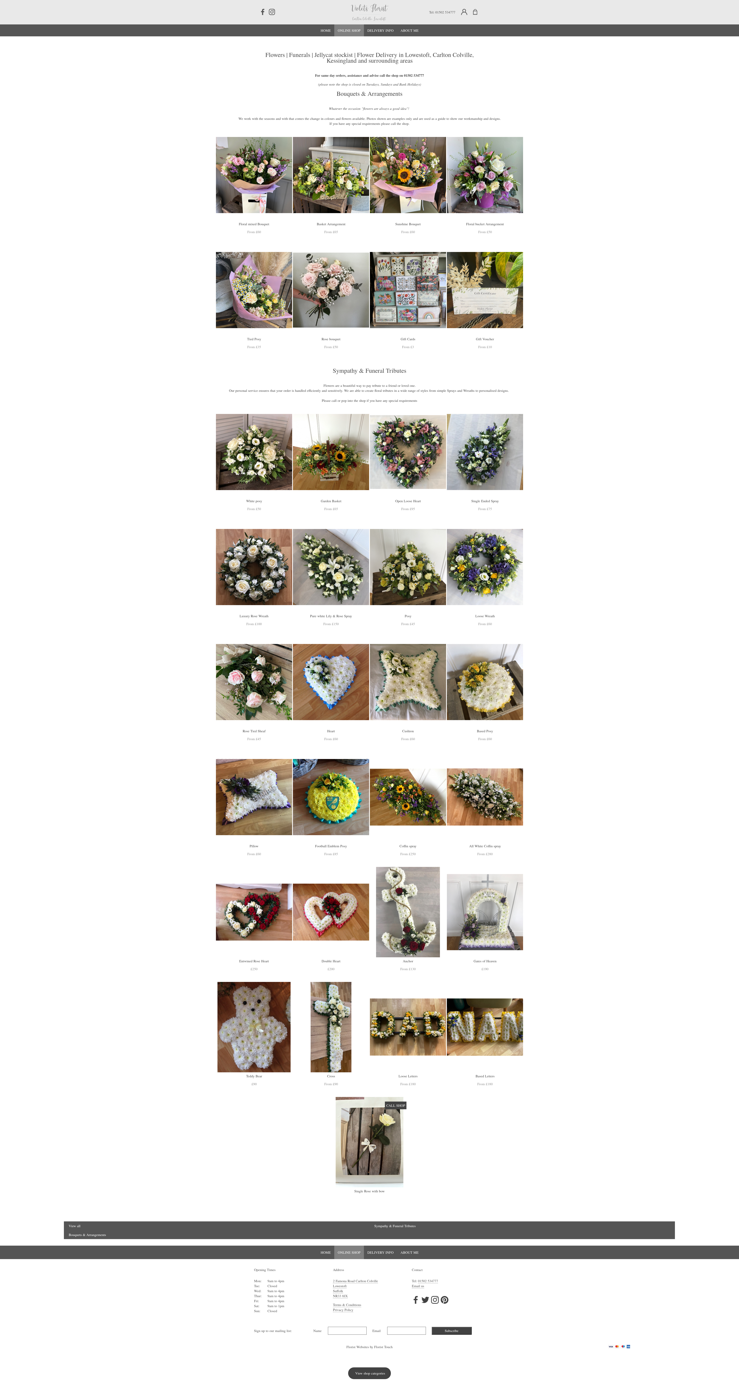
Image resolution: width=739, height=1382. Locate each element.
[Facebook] (263, 12)
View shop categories (370, 1373)
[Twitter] (425, 1300)
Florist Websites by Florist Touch (369, 1346)
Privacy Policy (343, 1309)
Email (376, 1330)
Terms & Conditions (347, 1304)
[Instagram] (272, 12)
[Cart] (477, 12)
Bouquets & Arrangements (87, 1234)
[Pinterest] (444, 1300)
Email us (418, 1286)
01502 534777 (445, 12)
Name (317, 1330)
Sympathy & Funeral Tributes (395, 1226)
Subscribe (451, 1330)
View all (74, 1226)
